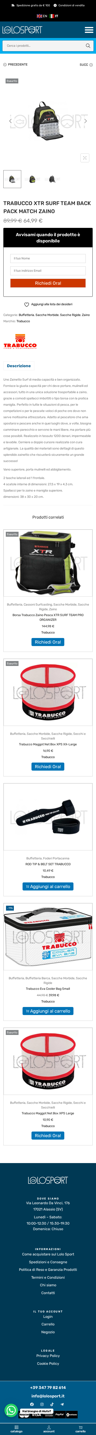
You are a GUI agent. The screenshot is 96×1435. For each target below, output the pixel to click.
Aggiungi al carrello (50, 886)
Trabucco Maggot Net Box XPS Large (48, 1113)
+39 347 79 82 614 (48, 1387)
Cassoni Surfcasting (38, 604)
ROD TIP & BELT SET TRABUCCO (48, 864)
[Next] (85, 121)
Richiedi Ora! (48, 642)
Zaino (86, 315)
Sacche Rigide (70, 315)
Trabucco (23, 321)
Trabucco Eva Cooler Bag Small (48, 989)
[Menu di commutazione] (89, 29)
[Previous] (10, 121)
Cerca (88, 46)
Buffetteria (26, 315)
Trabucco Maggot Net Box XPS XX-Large (48, 744)
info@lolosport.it (48, 1396)
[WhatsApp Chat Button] (11, 1410)
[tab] (48, 365)
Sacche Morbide (47, 315)
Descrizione (19, 365)
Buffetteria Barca (37, 978)
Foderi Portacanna (56, 858)
